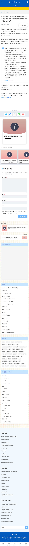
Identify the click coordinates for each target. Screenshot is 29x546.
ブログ (5, 408)
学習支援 (4, 356)
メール (4, 200)
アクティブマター (11, 344)
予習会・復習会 (6, 315)
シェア (14, 544)
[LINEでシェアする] (19, 114)
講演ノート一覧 (6, 309)
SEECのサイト (8, 80)
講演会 (4, 312)
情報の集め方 (4, 361)
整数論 (10, 361)
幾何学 (9, 358)
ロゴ (10, 349)
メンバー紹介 (5, 448)
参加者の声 (15, 354)
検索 (26, 544)
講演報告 (12, 366)
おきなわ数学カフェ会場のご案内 (10, 288)
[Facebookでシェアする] (10, 114)
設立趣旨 (4, 326)
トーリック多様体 (23, 346)
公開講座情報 (14, 351)
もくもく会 (5, 321)
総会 (3, 366)
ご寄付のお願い (6, 329)
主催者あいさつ (5, 442)
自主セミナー (5, 318)
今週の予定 (6, 413)
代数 (22, 349)
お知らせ (14, 5)
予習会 (13, 349)
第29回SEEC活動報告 (6, 97)
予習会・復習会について (9, 299)
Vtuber (12, 342)
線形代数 (7, 366)
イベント (4, 375)
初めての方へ (21, 351)
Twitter (15, 539)
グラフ (17, 344)
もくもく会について (8, 304)
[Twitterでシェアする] (6, 114)
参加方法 (4, 397)
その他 (4, 391)
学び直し (24, 354)
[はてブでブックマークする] (14, 114)
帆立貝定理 (4, 358)
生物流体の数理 (16, 363)
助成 (3, 354)
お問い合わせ (24, 537)
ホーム (3, 544)
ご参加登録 (9, 537)
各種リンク (5, 403)
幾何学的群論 (14, 358)
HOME (15, 534)
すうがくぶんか (18, 342)
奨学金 (20, 354)
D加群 (3, 342)
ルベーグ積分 (4, 349)
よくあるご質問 (6, 296)
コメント (4, 177)
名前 (3, 194)
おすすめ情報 (7, 405)
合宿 (5, 381)
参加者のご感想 (7, 293)
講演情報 (4, 419)
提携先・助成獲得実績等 (8, 332)
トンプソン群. (15, 346)
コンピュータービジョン (6, 346)
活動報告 (4, 290)
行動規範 (4, 306)
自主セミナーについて (9, 301)
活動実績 (4, 537)
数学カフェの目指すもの (7, 445)
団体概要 (4, 324)
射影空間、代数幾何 (15, 356)
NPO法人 (8, 342)
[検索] (26, 527)
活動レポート (4, 363)
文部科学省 (15, 361)
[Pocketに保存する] (23, 114)
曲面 (19, 361)
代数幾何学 (8, 351)
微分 (19, 358)
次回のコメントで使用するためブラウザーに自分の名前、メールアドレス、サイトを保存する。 (14, 212)
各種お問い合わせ (6, 456)
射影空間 (9, 356)
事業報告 (18, 349)
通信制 (17, 366)
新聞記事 (6, 389)
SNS (20, 544)
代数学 (3, 351)
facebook (21, 539)
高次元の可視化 (22, 366)
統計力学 (22, 363)
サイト (3, 206)
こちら (10, 89)
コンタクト (8, 544)
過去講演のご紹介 (8, 416)
